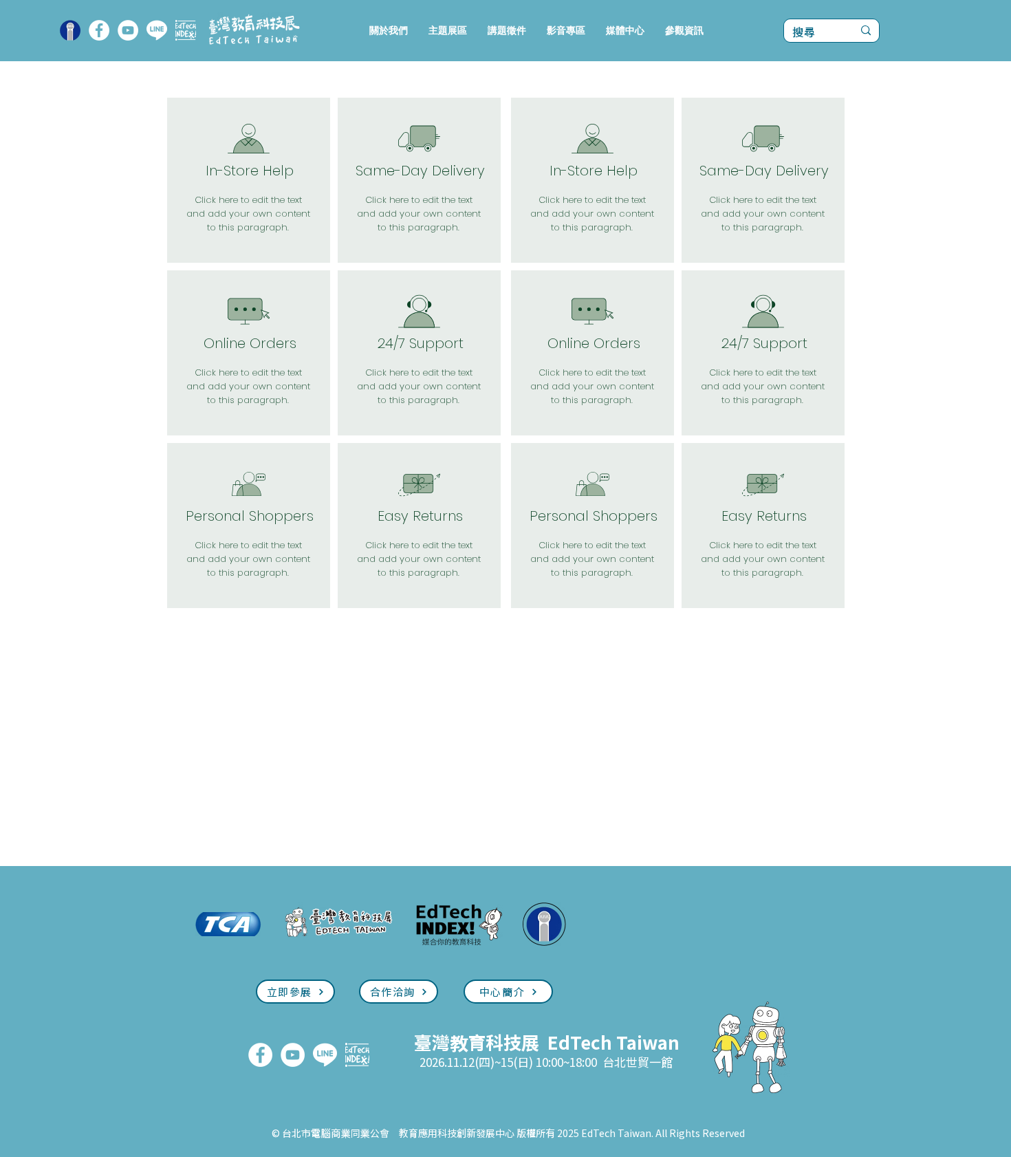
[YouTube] (128, 30)
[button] (447, 31)
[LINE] (156, 30)
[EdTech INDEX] (185, 30)
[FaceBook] (99, 30)
